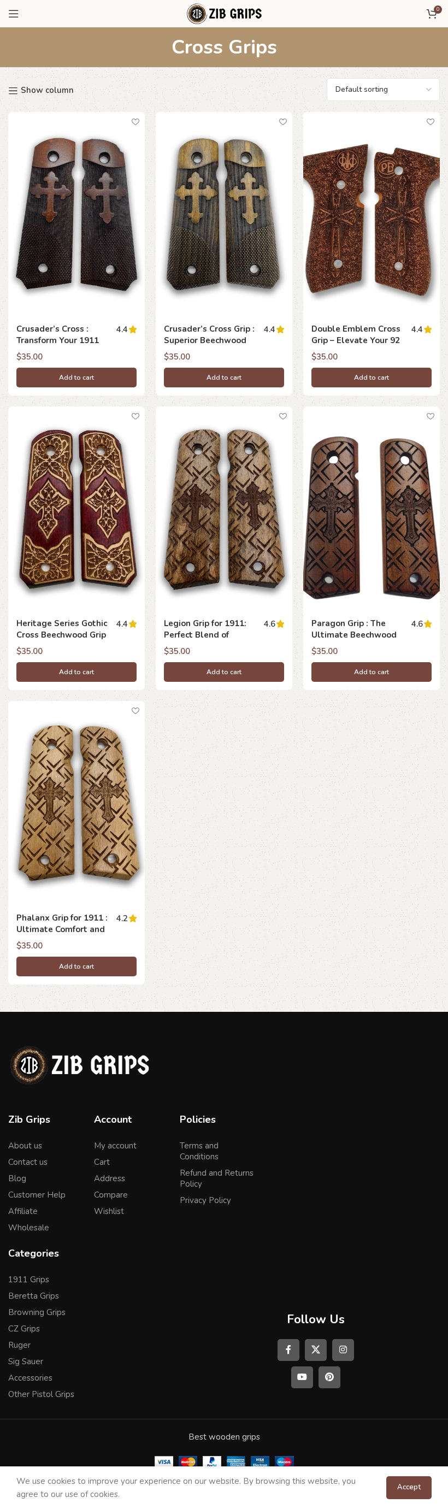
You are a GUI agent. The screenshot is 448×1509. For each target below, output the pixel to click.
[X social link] (316, 1350)
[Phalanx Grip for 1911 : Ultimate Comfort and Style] (76, 803)
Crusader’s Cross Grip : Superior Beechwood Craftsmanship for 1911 (210, 340)
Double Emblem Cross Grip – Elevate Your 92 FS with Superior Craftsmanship (355, 346)
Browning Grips (37, 1312)
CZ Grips (24, 1328)
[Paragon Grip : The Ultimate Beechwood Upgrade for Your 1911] (371, 508)
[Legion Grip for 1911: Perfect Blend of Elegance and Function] (224, 508)
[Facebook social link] (288, 1350)
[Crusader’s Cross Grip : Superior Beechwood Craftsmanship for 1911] (224, 214)
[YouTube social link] (302, 1377)
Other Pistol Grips (41, 1394)
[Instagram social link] (343, 1350)
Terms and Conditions (199, 1151)
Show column (47, 91)
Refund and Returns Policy (217, 1178)
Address (109, 1178)
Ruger (19, 1345)
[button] (76, 377)
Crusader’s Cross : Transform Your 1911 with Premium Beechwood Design (57, 346)
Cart (102, 1162)
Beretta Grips (33, 1295)
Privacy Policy (205, 1200)
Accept (409, 1487)
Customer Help (37, 1194)
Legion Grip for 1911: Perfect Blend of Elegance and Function (209, 635)
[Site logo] (224, 13)
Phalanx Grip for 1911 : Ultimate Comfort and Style (62, 929)
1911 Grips (28, 1279)
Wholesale (28, 1227)
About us (25, 1145)
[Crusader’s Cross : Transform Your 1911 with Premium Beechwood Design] (76, 214)
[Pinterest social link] (329, 1377)
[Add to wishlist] (135, 121)
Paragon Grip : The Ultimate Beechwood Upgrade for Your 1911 (356, 635)
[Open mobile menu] (14, 14)
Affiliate (23, 1211)
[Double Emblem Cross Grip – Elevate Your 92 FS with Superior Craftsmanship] (371, 214)
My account (115, 1145)
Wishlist (109, 1211)
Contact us (28, 1162)
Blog (17, 1178)
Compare (111, 1194)
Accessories (30, 1377)
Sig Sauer (25, 1361)
